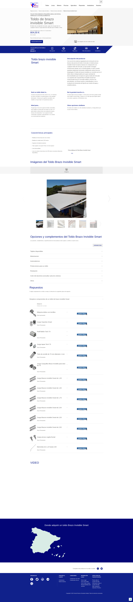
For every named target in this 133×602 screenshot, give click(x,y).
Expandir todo (98, 245)
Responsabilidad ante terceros (86, 585)
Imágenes (66, 171)
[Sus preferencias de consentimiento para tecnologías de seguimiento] (130, 599)
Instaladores (90, 5)
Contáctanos (61, 580)
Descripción (52, 50)
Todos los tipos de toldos (44, 10)
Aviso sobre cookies (85, 583)
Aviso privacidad (85, 581)
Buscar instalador (36, 41)
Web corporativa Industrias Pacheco (96, 587)
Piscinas (66, 5)
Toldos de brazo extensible (56, 10)
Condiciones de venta (75, 578)
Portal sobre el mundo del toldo (95, 581)
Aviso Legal (83, 580)
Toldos (47, 5)
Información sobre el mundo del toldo (96, 584)
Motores (59, 5)
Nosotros (98, 5)
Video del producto (86, 50)
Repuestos (82, 5)
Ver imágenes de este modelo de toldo (86, 41)
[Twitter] (102, 569)
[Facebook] (98, 569)
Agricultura (74, 5)
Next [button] (109, 198)
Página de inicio (33, 10)
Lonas (53, 5)
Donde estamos (62, 581)
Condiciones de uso (74, 580)
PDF (72, 153)
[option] (66, 198)
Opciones (63, 50)
